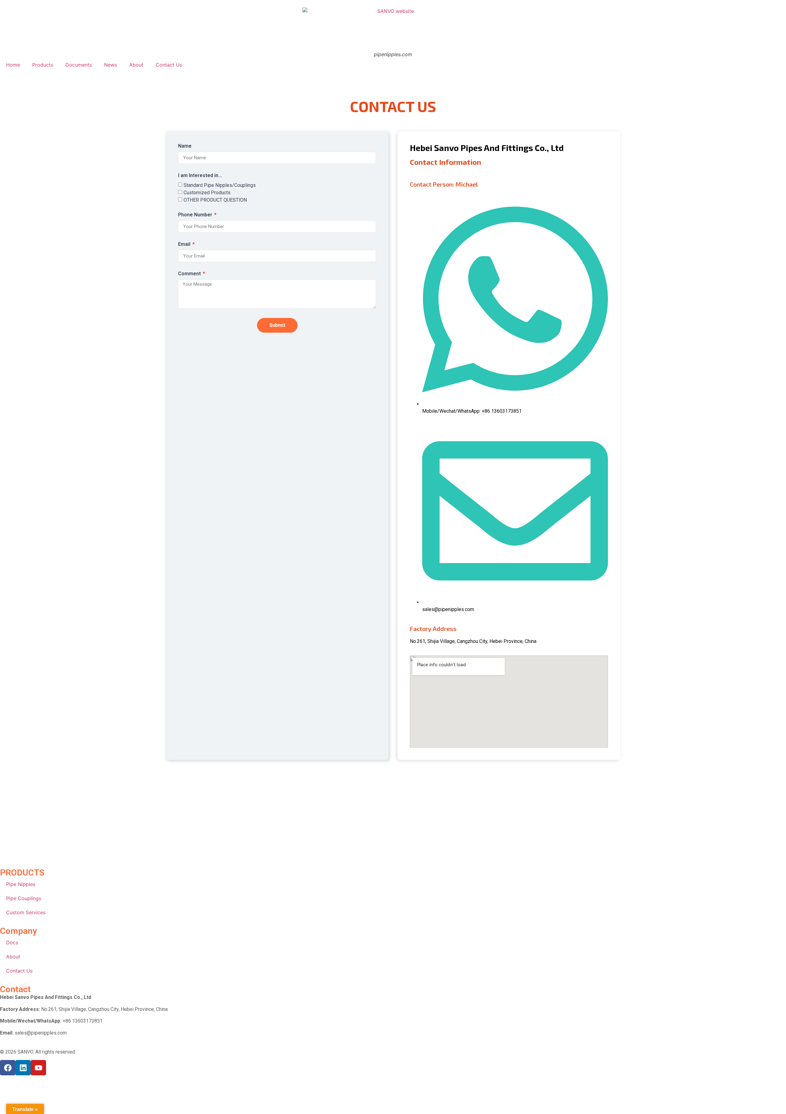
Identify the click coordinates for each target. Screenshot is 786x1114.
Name (185, 146)
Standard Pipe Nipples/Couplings (220, 185)
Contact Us (169, 65)
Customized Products (207, 192)
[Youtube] (38, 1067)
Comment (190, 274)
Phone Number (195, 215)
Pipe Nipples (20, 884)
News (110, 65)
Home (13, 65)
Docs (12, 942)
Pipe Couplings (23, 898)
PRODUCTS (22, 873)
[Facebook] (7, 1067)
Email (185, 244)
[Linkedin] (23, 1067)
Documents (78, 65)
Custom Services (25, 912)
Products (42, 65)
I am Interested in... (200, 175)
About (136, 65)
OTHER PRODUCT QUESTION (215, 200)
